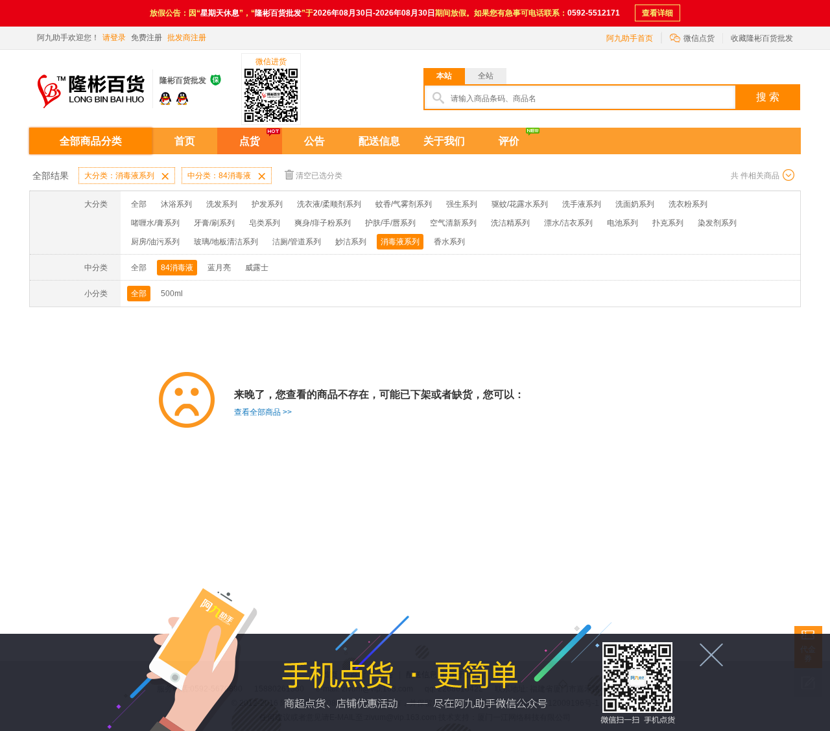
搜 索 (767, 96)
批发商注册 (186, 37)
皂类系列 (264, 222)
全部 (139, 204)
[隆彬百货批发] (90, 84)
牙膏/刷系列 (214, 222)
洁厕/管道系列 (296, 241)
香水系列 (449, 241)
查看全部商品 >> (263, 412)
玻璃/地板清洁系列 (226, 241)
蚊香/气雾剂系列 (403, 204)
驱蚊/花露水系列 (520, 204)
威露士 (256, 267)
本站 (444, 75)
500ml (172, 293)
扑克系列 (667, 222)
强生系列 (461, 204)
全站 (485, 75)
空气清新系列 (453, 222)
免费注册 (146, 37)
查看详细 (657, 12)
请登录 (114, 37)
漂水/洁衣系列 (568, 222)
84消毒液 (177, 267)
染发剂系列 (717, 222)
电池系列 (622, 222)
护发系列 (267, 204)
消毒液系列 (400, 241)
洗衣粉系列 (688, 204)
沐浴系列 (176, 204)
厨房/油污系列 (155, 241)
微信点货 (692, 37)
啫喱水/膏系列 (155, 222)
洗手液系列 (581, 204)
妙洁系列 (350, 241)
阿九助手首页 (629, 38)
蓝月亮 (219, 267)
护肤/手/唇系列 (390, 222)
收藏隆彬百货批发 (762, 38)
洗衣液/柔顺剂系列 (329, 204)
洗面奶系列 (634, 204)
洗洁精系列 (510, 222)
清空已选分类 (319, 175)
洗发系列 (221, 204)
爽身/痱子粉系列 (322, 222)
